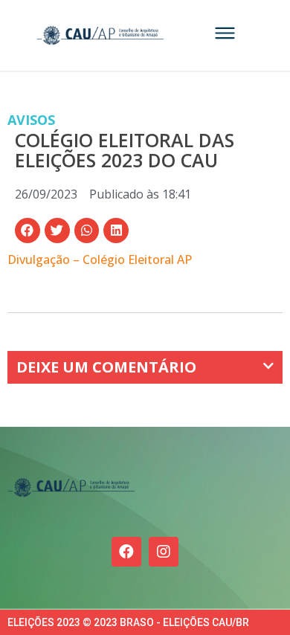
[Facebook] (126, 552)
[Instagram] (163, 552)
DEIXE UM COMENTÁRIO (106, 367)
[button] (27, 230)
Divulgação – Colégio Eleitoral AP (99, 259)
